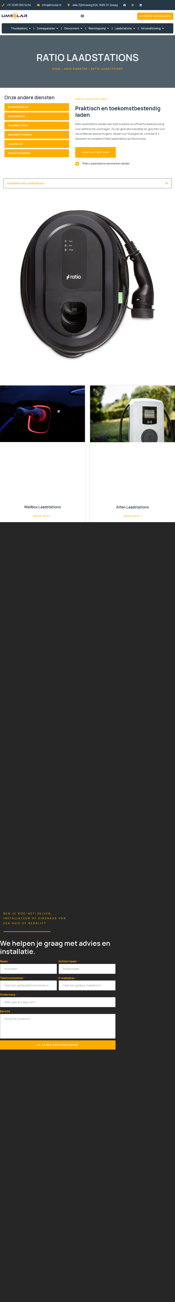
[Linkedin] (140, 5)
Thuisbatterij (18, 125)
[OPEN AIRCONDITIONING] (162, 28)
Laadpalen (15, 144)
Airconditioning (20, 134)
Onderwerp (8, 994)
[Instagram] (132, 5)
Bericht (5, 1011)
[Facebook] (124, 5)
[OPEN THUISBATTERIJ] (29, 28)
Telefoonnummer (12, 978)
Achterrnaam (68, 961)
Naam (4, 961)
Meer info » (42, 516)
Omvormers (16, 116)
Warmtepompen (19, 153)
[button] (82, 16)
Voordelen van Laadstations (25, 183)
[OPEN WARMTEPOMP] (108, 28)
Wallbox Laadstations (42, 507)
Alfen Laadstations (132, 507)
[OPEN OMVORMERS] (81, 28)
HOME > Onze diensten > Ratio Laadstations (87, 68)
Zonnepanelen (18, 107)
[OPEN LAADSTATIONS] (134, 28)
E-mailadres (67, 978)
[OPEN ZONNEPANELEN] (57, 28)
